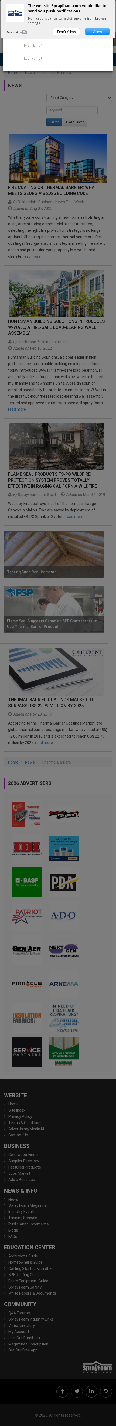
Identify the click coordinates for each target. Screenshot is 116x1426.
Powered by (14, 32)
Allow (97, 32)
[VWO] (27, 32)
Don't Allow (66, 32)
